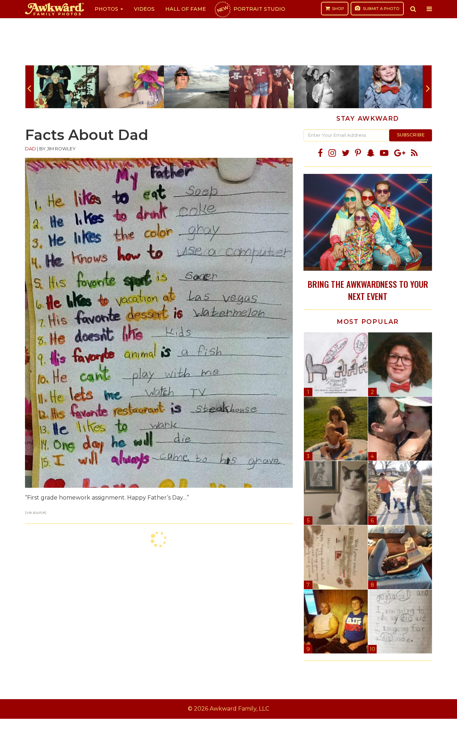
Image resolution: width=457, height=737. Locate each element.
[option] (66, 86)
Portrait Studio (250, 9)
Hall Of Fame (185, 9)
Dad (30, 148)
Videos (144, 9)
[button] (413, 9)
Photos (107, 9)
